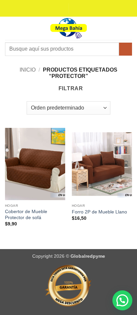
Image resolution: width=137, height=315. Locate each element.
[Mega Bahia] (68, 28)
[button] (9, 28)
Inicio (28, 70)
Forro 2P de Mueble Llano (99, 211)
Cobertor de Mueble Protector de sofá (26, 214)
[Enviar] (125, 49)
